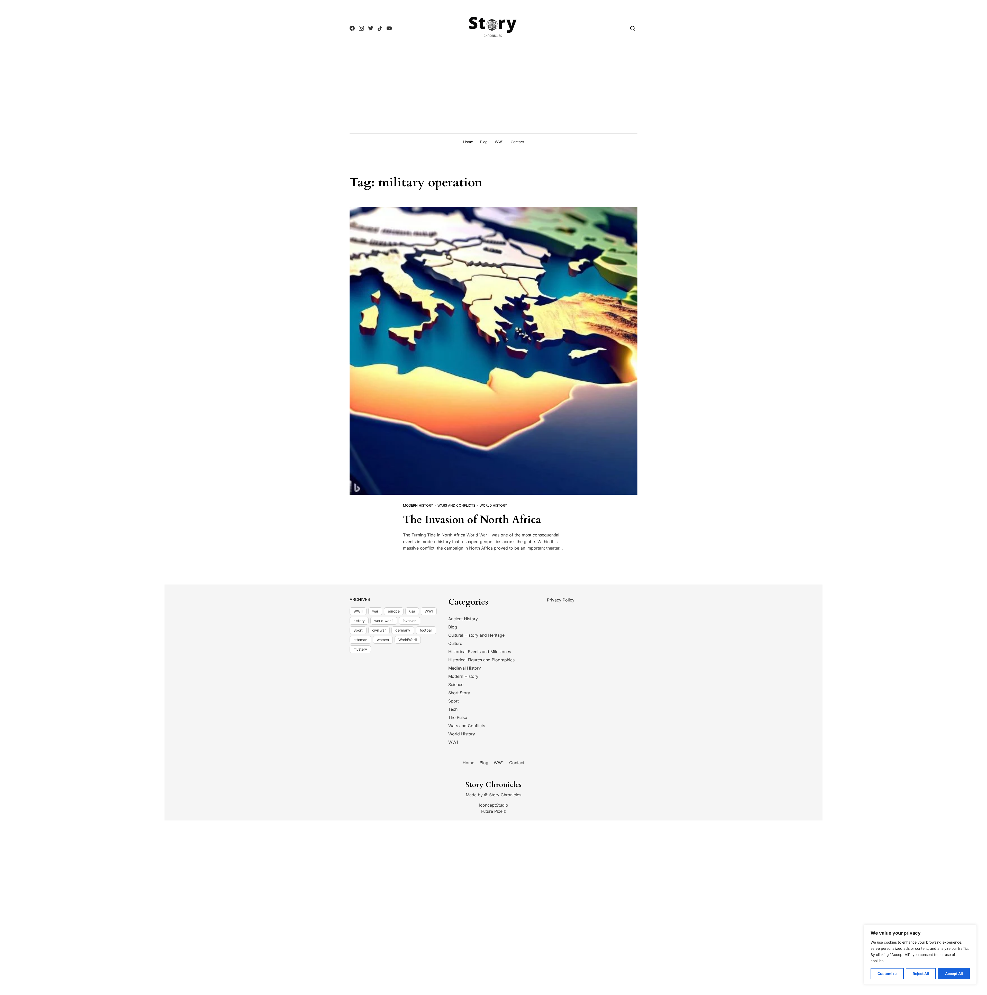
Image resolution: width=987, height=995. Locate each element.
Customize (887, 973)
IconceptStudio (493, 805)
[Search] (633, 28)
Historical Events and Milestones (479, 651)
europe (394, 611)
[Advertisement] (493, 95)
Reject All (921, 973)
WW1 (499, 142)
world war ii (383, 620)
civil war (379, 630)
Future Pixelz (493, 811)
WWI (429, 611)
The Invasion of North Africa (472, 520)
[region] (920, 955)
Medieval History (464, 668)
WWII (358, 611)
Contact (517, 142)
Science (455, 684)
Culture (455, 643)
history (359, 620)
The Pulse (457, 717)
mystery (360, 649)
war (375, 611)
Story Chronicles (505, 794)
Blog (484, 142)
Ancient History (463, 618)
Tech (453, 709)
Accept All (954, 973)
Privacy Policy (560, 600)
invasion (409, 620)
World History (493, 505)
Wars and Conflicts (456, 505)
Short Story (459, 692)
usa (412, 611)
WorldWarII (407, 639)
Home (468, 142)
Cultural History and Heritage (476, 635)
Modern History (418, 505)
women (383, 639)
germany (402, 630)
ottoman (360, 639)
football (426, 630)
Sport (358, 630)
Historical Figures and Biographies (481, 659)
